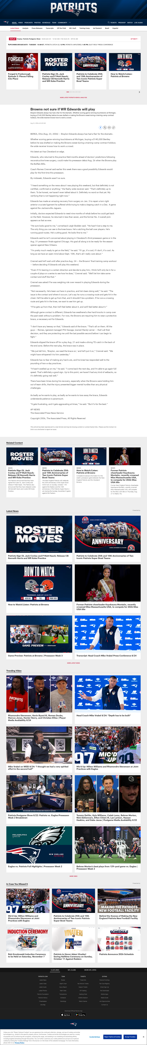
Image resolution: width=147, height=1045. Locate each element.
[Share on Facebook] (100, 129)
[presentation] (140, 92)
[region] (73, 1037)
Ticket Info (83, 980)
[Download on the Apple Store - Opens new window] (66, 1015)
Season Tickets (83, 987)
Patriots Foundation (43, 994)
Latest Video (42, 983)
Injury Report (63, 987)
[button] (67, 92)
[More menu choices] (70, 22)
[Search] (109, 22)
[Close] (143, 1037)
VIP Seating (83, 990)
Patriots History (42, 997)
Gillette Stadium (83, 997)
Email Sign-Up (104, 987)
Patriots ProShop (105, 980)
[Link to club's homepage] (6, 22)
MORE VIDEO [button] (73, 876)
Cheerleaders (43, 1001)
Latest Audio (42, 987)
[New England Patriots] (73, 1025)
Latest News (42, 980)
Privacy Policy (19, 1043)
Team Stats (63, 990)
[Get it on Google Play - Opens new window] (80, 1015)
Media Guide (104, 997)
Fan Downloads (104, 990)
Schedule (63, 997)
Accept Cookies (130, 1037)
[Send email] (109, 129)
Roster (63, 980)
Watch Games (83, 1001)
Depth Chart (63, 983)
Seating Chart (83, 994)
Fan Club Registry (104, 983)
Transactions (63, 994)
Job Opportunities (104, 1001)
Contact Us (104, 1004)
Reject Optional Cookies (112, 1037)
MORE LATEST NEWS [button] (73, 663)
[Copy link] (113, 127)
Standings (63, 1001)
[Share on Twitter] (105, 129)
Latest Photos (43, 990)
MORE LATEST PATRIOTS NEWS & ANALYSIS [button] (73, 97)
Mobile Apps (104, 994)
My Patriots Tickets (83, 983)
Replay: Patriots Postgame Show (28, 39)
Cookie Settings (94, 1037)
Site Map (42, 1004)
